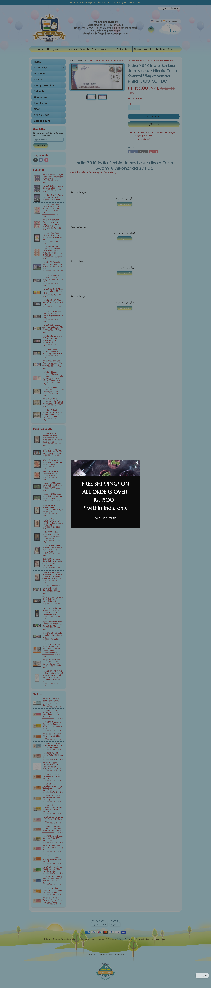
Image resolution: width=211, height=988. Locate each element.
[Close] (137, 463)
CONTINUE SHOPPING (105, 518)
